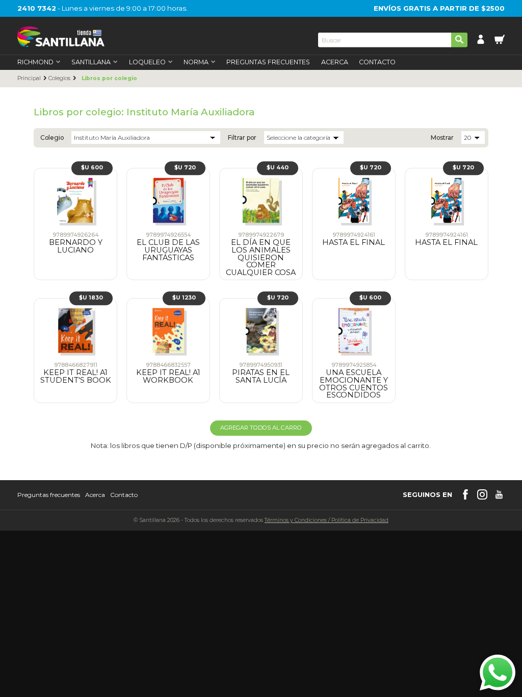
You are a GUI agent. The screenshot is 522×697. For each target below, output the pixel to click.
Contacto (377, 62)
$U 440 (278, 167)
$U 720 (185, 167)
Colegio (52, 138)
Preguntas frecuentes (48, 495)
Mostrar (442, 138)
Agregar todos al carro (261, 427)
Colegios (59, 79)
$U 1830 (91, 297)
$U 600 (92, 167)
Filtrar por (242, 138)
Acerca (334, 62)
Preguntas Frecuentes (268, 62)
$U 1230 (184, 297)
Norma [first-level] (196, 62)
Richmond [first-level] (35, 62)
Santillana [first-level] (91, 62)
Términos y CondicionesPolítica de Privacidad (326, 520)
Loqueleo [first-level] (147, 62)
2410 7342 (36, 8)
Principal (29, 79)
